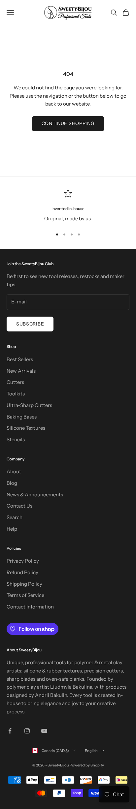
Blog (12, 483)
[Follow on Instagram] (27, 731)
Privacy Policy (23, 561)
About (14, 471)
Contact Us (19, 506)
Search (14, 517)
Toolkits (16, 393)
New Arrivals (21, 371)
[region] (68, 206)
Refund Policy (22, 572)
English (91, 750)
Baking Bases (22, 417)
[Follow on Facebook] (10, 731)
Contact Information (30, 607)
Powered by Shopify (87, 765)
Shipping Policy (24, 584)
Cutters (15, 382)
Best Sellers (20, 359)
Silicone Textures (26, 428)
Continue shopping (68, 123)
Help (12, 529)
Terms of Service (25, 595)
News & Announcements (35, 494)
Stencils (16, 439)
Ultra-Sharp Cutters (29, 405)
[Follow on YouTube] (44, 731)
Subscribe (30, 324)
